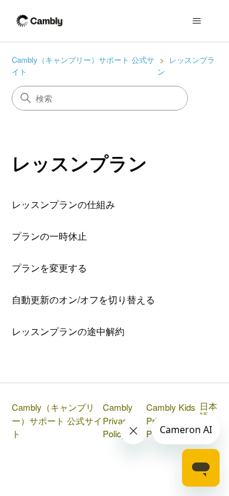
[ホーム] (40, 21)
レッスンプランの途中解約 (68, 331)
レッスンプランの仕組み (63, 204)
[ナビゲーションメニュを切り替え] (197, 21)
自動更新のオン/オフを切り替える (83, 299)
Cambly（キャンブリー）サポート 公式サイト (57, 420)
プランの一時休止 (49, 236)
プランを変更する (49, 267)
